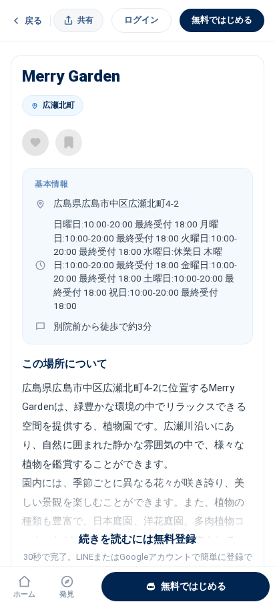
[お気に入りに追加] (35, 142)
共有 (85, 20)
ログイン (141, 20)
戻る (33, 20)
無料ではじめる (222, 20)
